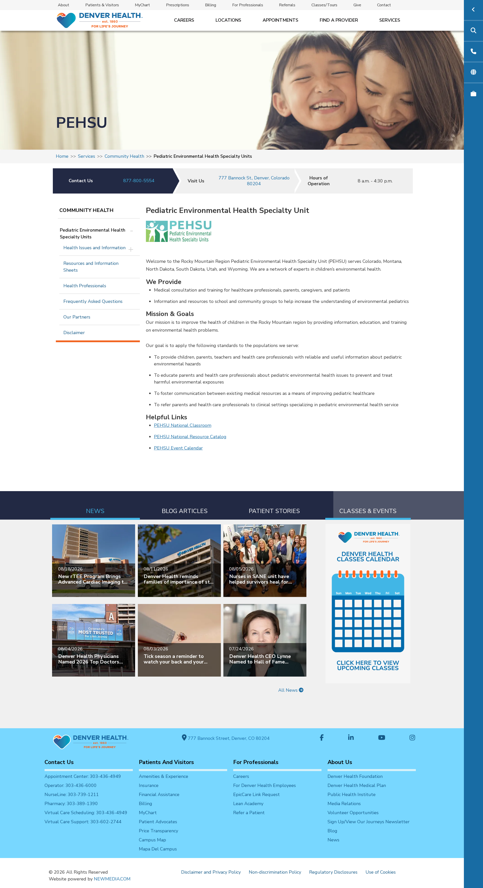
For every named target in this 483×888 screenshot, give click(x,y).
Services (389, 20)
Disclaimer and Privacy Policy (211, 872)
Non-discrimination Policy (275, 872)
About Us (340, 762)
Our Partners (76, 317)
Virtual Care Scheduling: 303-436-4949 (86, 813)
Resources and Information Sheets (90, 266)
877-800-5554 (138, 181)
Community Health (124, 156)
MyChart (142, 5)
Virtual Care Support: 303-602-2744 (83, 822)
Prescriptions (177, 5)
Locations (228, 20)
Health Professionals (84, 286)
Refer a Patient (249, 813)
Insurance (148, 785)
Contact (384, 5)
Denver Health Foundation (355, 776)
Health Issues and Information (94, 248)
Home (62, 156)
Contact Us (59, 762)
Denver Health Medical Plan (357, 785)
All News (288, 690)
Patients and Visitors (166, 762)
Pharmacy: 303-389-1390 (71, 804)
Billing (210, 5)
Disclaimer (74, 333)
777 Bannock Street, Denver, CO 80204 (228, 738)
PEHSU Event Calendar (178, 448)
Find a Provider (339, 20)
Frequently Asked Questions (93, 301)
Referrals (287, 5)
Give (357, 5)
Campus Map (152, 840)
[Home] (99, 20)
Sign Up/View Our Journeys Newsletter (369, 822)
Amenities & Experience (163, 776)
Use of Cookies (381, 872)
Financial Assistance (159, 794)
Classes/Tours (324, 5)
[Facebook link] (322, 738)
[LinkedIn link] (351, 738)
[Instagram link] (412, 738)
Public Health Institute (352, 794)
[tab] (95, 505)
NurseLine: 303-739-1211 (72, 794)
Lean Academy (248, 804)
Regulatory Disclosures (333, 872)
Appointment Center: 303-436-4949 (83, 776)
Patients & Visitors (102, 5)
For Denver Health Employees (264, 785)
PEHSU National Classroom (182, 425)
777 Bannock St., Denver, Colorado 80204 (254, 181)
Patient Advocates (158, 822)
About (63, 5)
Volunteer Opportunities (353, 813)
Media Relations (344, 804)
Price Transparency (158, 831)
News (333, 840)
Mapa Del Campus (158, 849)
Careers (184, 20)
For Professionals (247, 5)
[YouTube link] (381, 738)
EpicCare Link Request (256, 794)
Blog (332, 831)
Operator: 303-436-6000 (71, 785)
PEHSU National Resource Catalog (190, 437)
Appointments (280, 20)
